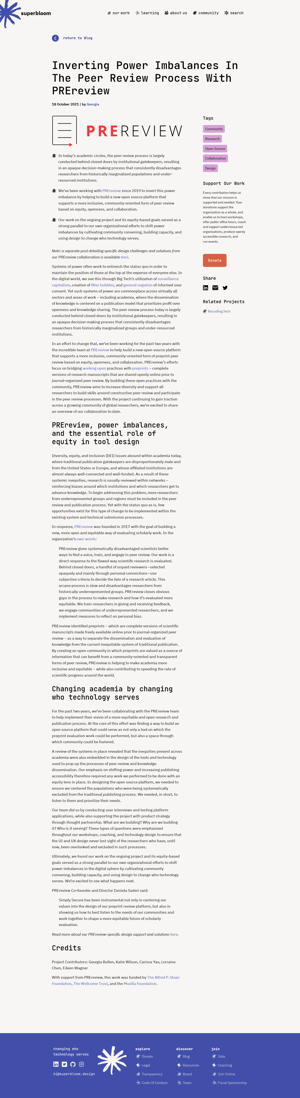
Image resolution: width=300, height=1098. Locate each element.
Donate (215, 260)
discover (184, 1049)
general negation (138, 284)
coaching (225, 1065)
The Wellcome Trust (90, 983)
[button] (150, 38)
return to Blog (77, 38)
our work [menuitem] (121, 13)
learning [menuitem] (150, 13)
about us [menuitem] (178, 13)
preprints (140, 368)
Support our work (224, 183)
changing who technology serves (71, 1051)
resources (191, 1065)
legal (146, 1065)
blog (186, 1056)
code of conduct (155, 1082)
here (124, 256)
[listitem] (56, 1064)
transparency (152, 1074)
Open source (215, 148)
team (187, 1082)
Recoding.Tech (219, 311)
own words (86, 538)
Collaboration (215, 158)
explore (142, 1049)
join (215, 1049)
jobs (221, 1056)
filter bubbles (102, 284)
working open (94, 368)
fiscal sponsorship (232, 1082)
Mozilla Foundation (140, 983)
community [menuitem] (208, 13)
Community (214, 129)
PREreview (111, 190)
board (187, 1074)
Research (212, 138)
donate (147, 1056)
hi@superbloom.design (74, 1074)
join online (226, 1074)
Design (210, 168)
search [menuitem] (237, 13)
